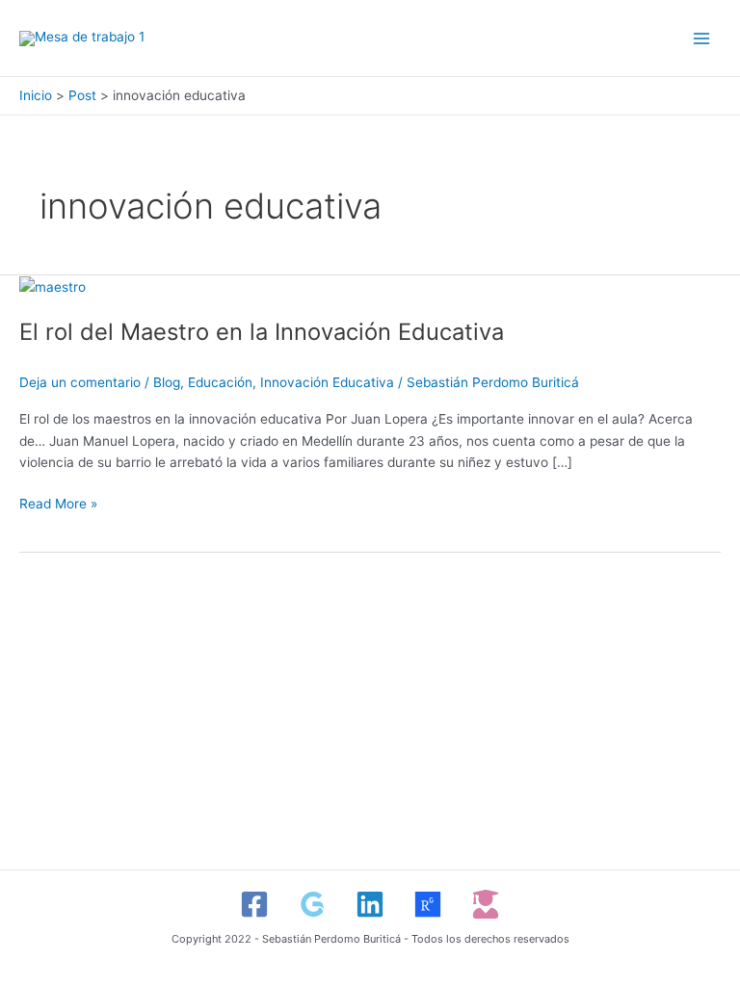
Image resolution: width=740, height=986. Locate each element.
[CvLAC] (485, 904)
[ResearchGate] (427, 904)
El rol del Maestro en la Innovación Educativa (261, 332)
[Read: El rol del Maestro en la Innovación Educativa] (52, 286)
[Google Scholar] (312, 904)
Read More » (58, 502)
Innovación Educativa (327, 382)
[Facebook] (254, 904)
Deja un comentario (80, 382)
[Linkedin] (370, 904)
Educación (220, 382)
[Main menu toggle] (702, 38)
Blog (166, 382)
